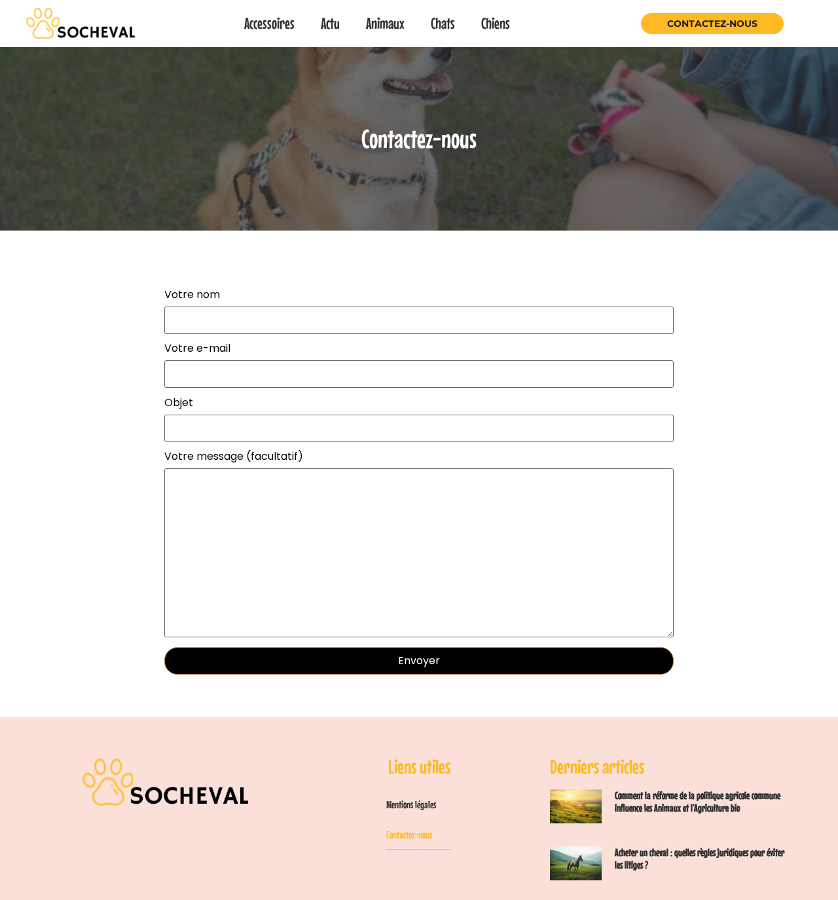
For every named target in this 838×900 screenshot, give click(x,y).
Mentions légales (411, 804)
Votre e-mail (197, 349)
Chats (443, 23)
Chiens (495, 23)
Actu (330, 23)
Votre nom (192, 296)
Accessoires (269, 23)
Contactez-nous (712, 23)
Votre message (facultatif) (233, 457)
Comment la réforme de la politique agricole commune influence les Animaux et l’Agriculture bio (697, 801)
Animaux (385, 23)
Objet (178, 404)
